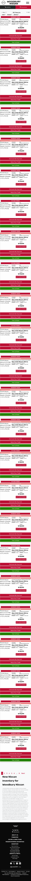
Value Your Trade (15, 39)
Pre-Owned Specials (15, 850)
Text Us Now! (15, 42)
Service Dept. (15, 855)
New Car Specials (15, 849)
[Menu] (27, 3)
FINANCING (15, 837)
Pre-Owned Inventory (15, 847)
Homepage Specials (15, 852)
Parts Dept (14, 858)
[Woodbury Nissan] (11, 2)
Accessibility (12, 871)
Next (23, 773)
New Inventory (15, 846)
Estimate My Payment (15, 35)
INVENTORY (14, 844)
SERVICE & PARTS (15, 853)
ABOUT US (15, 835)
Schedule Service (15, 857)
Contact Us (4, 871)
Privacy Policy (21, 871)
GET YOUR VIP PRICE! (21, 30)
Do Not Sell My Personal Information (17, 872)
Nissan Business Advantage (15, 841)
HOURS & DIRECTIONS (15, 839)
